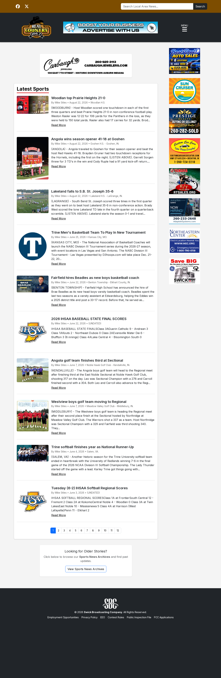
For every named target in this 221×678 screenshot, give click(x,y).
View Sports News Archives (86, 569)
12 (118, 530)
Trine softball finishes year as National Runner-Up (92, 447)
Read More (58, 125)
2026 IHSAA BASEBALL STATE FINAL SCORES (89, 319)
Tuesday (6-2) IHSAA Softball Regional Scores (89, 488)
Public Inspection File (139, 617)
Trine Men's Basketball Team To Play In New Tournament (98, 232)
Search (200, 6)
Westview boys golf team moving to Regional (88, 402)
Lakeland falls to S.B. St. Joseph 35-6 (82, 191)
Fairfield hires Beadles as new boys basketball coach (95, 278)
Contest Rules (116, 617)
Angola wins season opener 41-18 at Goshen (87, 139)
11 (111, 530)
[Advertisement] (110, 645)
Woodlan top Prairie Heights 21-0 (78, 98)
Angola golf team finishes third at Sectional (87, 360)
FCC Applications (164, 617)
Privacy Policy (89, 617)
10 (105, 530)
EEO (102, 617)
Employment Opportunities (63, 617)
